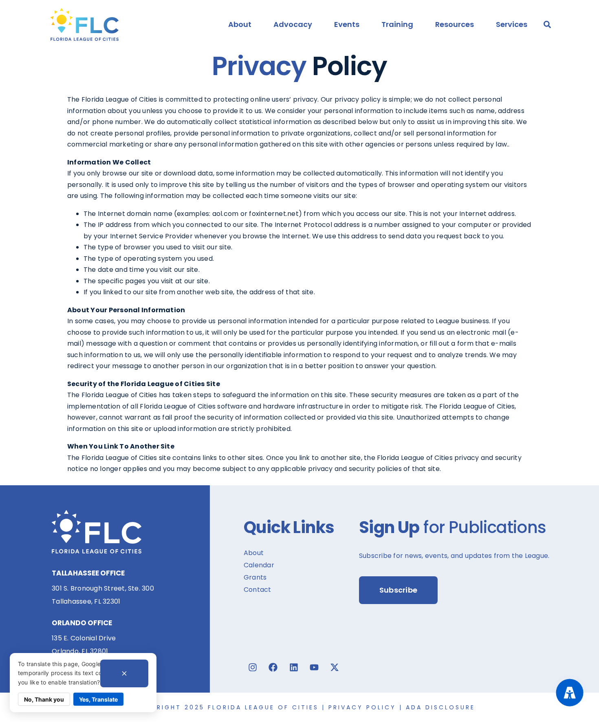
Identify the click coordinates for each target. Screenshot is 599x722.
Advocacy (292, 24)
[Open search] (547, 24)
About (239, 24)
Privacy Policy (362, 707)
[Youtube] (314, 667)
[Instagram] (253, 667)
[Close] (124, 673)
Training (397, 24)
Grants (255, 577)
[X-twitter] (335, 667)
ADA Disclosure (440, 707)
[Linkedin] (294, 667)
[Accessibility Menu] (569, 692)
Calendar (259, 565)
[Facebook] (273, 667)
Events (346, 24)
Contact (257, 589)
